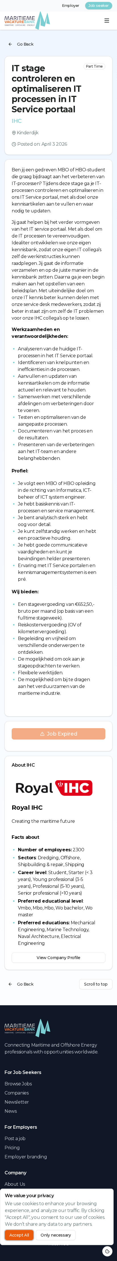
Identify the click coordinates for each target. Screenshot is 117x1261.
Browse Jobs (18, 1084)
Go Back (25, 44)
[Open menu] (106, 20)
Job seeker (99, 5)
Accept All (19, 1235)
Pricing (12, 1147)
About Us (15, 1184)
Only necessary (56, 1235)
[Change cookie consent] (107, 1251)
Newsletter (17, 1102)
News (10, 1111)
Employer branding (26, 1157)
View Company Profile (58, 957)
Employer (70, 5)
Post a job (15, 1138)
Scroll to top (96, 984)
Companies (16, 1093)
